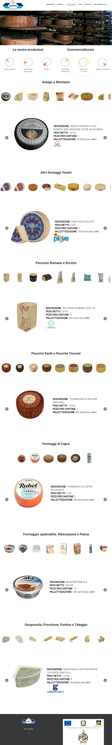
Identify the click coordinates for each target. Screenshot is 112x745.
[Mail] (28, 733)
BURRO (46, 69)
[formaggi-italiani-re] (84, 57)
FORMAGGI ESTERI (102, 69)
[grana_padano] (9, 57)
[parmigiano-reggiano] (28, 57)
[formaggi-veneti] (65, 57)
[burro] (47, 57)
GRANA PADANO (9, 69)
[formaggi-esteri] (102, 57)
